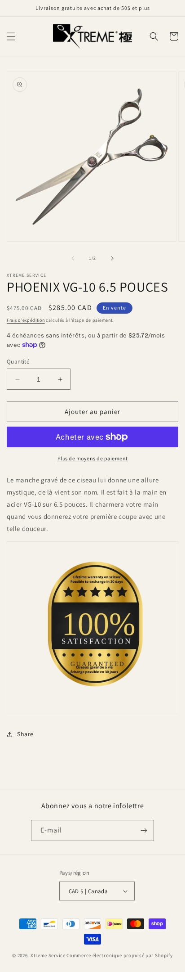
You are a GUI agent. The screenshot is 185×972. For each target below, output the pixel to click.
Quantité (18, 361)
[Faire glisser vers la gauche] (73, 258)
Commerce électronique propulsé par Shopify (119, 955)
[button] (11, 36)
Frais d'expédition (26, 320)
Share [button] (25, 734)
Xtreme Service (48, 955)
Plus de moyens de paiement (92, 458)
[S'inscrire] (144, 830)
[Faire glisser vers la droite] (112, 258)
